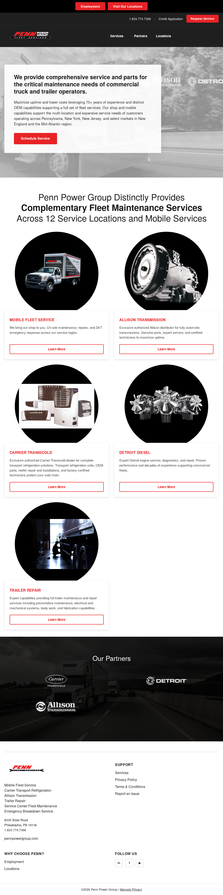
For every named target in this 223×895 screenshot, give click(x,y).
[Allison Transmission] (56, 706)
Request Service (202, 19)
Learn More (56, 349)
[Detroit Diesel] (167, 681)
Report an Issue (127, 793)
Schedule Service (35, 138)
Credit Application (171, 19)
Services (116, 36)
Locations (163, 36)
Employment (90, 6)
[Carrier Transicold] (56, 681)
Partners (140, 36)
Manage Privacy (131, 889)
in (119, 863)
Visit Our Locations (127, 6)
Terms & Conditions (130, 786)
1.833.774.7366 (140, 19)
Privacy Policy (126, 779)
